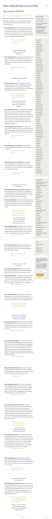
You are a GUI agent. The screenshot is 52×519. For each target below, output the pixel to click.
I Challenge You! (39, 201)
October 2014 (39, 90)
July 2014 (38, 95)
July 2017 (38, 42)
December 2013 (39, 108)
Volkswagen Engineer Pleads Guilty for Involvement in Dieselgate (41, 31)
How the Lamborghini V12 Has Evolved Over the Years (18, 18)
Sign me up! (40, 274)
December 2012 (39, 130)
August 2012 (39, 138)
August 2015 (39, 71)
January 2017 (39, 44)
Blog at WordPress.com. (26, 517)
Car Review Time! (39, 19)
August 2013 (39, 116)
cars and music (39, 192)
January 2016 (39, 62)
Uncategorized (39, 229)
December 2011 (39, 152)
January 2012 (39, 151)
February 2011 (39, 171)
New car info (17, 15)
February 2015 (39, 82)
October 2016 (39, 48)
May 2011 (38, 165)
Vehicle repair (39, 231)
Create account (39, 244)
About (47, 5)
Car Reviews (38, 190)
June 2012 (38, 141)
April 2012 (38, 145)
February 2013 (39, 127)
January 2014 (39, 106)
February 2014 (39, 105)
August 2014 (39, 93)
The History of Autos (14, 16)
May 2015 (38, 77)
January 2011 (39, 173)
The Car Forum (39, 225)
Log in (37, 246)
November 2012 (39, 132)
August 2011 (38, 160)
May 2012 (38, 143)
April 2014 (38, 101)
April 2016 (38, 57)
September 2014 (39, 92)
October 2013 (39, 112)
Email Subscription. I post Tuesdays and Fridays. (41, 260)
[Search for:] (50, 1)
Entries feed (38, 248)
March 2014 (38, 103)
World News (38, 234)
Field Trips (38, 194)
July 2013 (38, 117)
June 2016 (38, 55)
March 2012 (38, 147)
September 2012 (39, 136)
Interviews (38, 202)
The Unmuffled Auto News (20, 6)
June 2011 (38, 163)
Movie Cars (38, 204)
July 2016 (38, 53)
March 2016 (38, 59)
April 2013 (38, 123)
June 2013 (38, 119)
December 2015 (39, 64)
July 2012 (38, 139)
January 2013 (39, 128)
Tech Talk (38, 220)
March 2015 (38, 81)
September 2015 (39, 70)
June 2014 (38, 97)
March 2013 (38, 125)
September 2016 (39, 49)
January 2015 (39, 84)
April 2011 (38, 167)
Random (22, 15)
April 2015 (38, 79)
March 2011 (38, 169)
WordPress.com (39, 251)
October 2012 (39, 134)
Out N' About (39, 208)
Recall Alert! (38, 217)
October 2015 (39, 68)
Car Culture (12, 15)
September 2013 (39, 114)
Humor (37, 199)
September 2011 (39, 158)
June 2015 (38, 75)
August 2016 (39, 51)
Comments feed (39, 250)
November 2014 (39, 88)
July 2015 (38, 73)
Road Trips (38, 218)
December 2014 (39, 86)
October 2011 (39, 156)
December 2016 (39, 46)
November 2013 (39, 110)
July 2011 (38, 162)
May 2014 (38, 99)
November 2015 (39, 66)
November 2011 (39, 154)
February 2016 (39, 60)
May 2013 (38, 121)
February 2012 (39, 149)
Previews (38, 213)
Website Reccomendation (41, 233)
